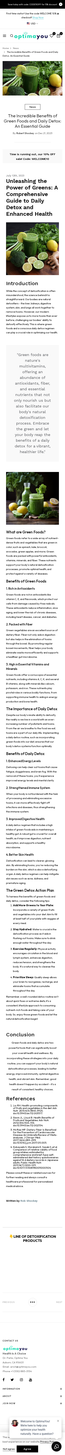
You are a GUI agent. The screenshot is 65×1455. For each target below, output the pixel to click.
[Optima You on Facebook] (4, 1380)
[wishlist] (52, 36)
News (32, 106)
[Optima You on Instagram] (21, 1380)
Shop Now (38, 17)
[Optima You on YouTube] (30, 1380)
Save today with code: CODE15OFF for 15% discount (32, 4)
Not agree (9, 1449)
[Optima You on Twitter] (12, 1380)
